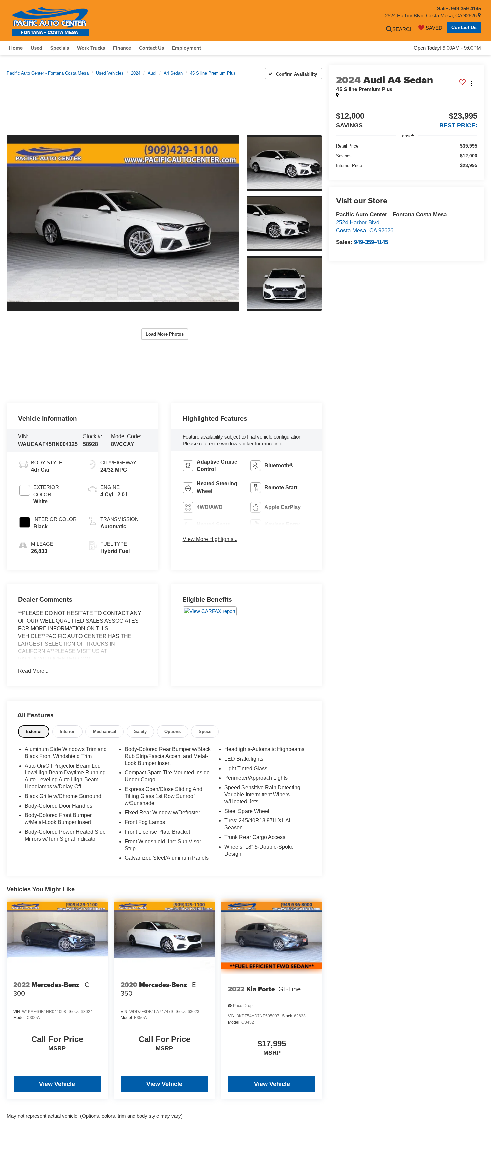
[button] (123, 223)
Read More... (33, 671)
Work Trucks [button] (91, 48)
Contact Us (464, 27)
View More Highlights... (210, 539)
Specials (59, 48)
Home (16, 48)
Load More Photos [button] (165, 334)
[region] (406, 155)
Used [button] (36, 48)
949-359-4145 (371, 242)
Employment (186, 48)
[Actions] (471, 83)
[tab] (33, 731)
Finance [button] (122, 48)
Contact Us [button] (151, 48)
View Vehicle (57, 1084)
